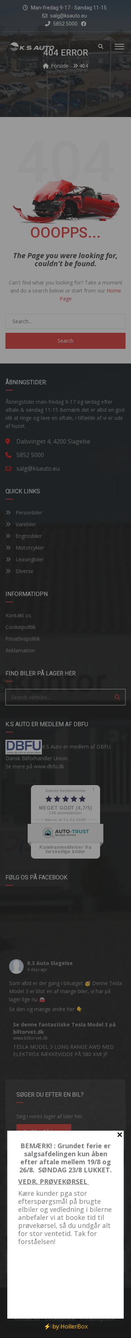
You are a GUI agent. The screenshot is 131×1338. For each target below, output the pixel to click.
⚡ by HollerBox (66, 1326)
